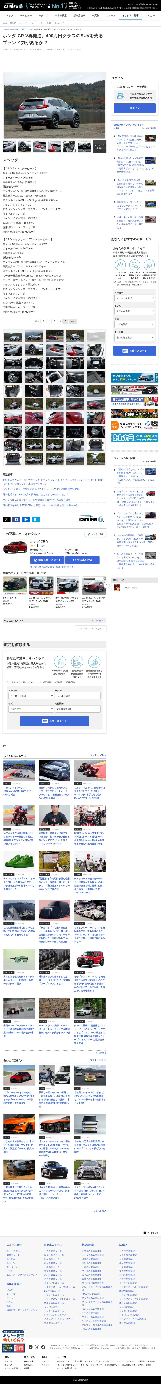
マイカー (150, 15)
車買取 (95, 15)
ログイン (132, 4)
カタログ (43, 15)
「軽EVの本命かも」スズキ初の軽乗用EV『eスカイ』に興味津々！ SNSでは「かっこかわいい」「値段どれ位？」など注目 (135, 476)
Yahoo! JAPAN (152, 4)
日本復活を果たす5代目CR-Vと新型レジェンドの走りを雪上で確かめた (40, 505)
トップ (9, 15)
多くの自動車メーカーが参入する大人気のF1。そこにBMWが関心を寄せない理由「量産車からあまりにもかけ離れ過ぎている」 (135, 561)
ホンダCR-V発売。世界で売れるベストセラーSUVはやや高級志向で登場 (41, 489)
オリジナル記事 (130, 15)
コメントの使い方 (97, 621)
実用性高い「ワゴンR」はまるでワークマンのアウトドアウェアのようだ (130, 205)
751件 (42, 546)
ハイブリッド (20, 239)
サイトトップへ (98, 755)
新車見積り (79, 15)
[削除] (25, 1329)
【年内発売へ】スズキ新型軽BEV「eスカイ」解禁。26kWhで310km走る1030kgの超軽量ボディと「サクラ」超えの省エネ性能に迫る (135, 165)
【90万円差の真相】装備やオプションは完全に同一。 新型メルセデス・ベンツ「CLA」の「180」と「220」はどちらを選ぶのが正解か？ (136, 143)
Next (106, 585)
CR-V (9, 168)
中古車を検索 (84, 560)
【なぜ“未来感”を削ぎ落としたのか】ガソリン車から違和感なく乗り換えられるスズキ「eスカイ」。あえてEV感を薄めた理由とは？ (135, 187)
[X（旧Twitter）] (7, 519)
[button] (95, 534)
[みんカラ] (26, 519)
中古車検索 (61, 15)
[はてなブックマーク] (36, 519)
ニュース (110, 15)
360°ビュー (26, 15)
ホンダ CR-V (39, 541)
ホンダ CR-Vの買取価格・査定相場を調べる (52, 566)
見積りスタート (58, 721)
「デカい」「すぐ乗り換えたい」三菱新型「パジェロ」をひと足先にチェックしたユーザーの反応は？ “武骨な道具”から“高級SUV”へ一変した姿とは (135, 520)
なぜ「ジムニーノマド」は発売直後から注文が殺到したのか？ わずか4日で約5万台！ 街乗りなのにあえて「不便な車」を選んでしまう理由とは (136, 498)
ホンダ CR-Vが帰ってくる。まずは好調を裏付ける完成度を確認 (36, 499)
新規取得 (140, 4)
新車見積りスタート (49, 560)
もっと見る (100, 1053)
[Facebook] (16, 519)
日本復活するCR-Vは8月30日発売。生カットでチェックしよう (36, 494)
